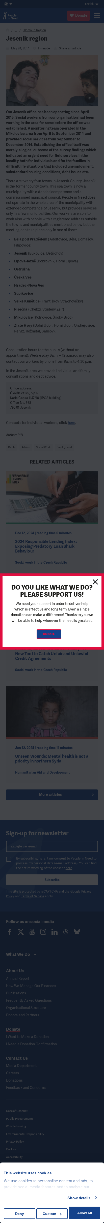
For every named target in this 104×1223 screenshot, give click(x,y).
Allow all (84, 1213)
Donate (49, 634)
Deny (19, 1214)
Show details (78, 1198)
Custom (49, 1214)
